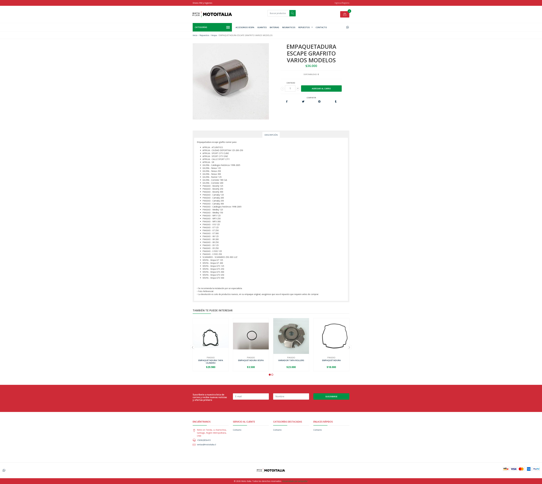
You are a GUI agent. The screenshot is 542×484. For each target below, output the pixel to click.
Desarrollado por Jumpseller (295, 481)
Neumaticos (288, 27)
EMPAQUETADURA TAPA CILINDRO (210, 361)
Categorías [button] (201, 27)
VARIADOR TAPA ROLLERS (291, 360)
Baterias (274, 27)
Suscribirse (331, 396)
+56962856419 (204, 440)
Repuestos (304, 27)
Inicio (195, 35)
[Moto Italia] (212, 14)
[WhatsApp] (347, 27)
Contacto (321, 27)
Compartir (311, 97)
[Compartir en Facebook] (286, 101)
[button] (269, 375)
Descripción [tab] (271, 135)
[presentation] (193, 347)
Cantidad (291, 83)
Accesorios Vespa (245, 27)
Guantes (262, 27)
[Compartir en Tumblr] (335, 101)
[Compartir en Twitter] (303, 101)
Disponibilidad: (310, 74)
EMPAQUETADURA (331, 360)
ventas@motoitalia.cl (206, 444)
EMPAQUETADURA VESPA (251, 360)
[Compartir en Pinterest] (319, 101)
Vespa (214, 35)
